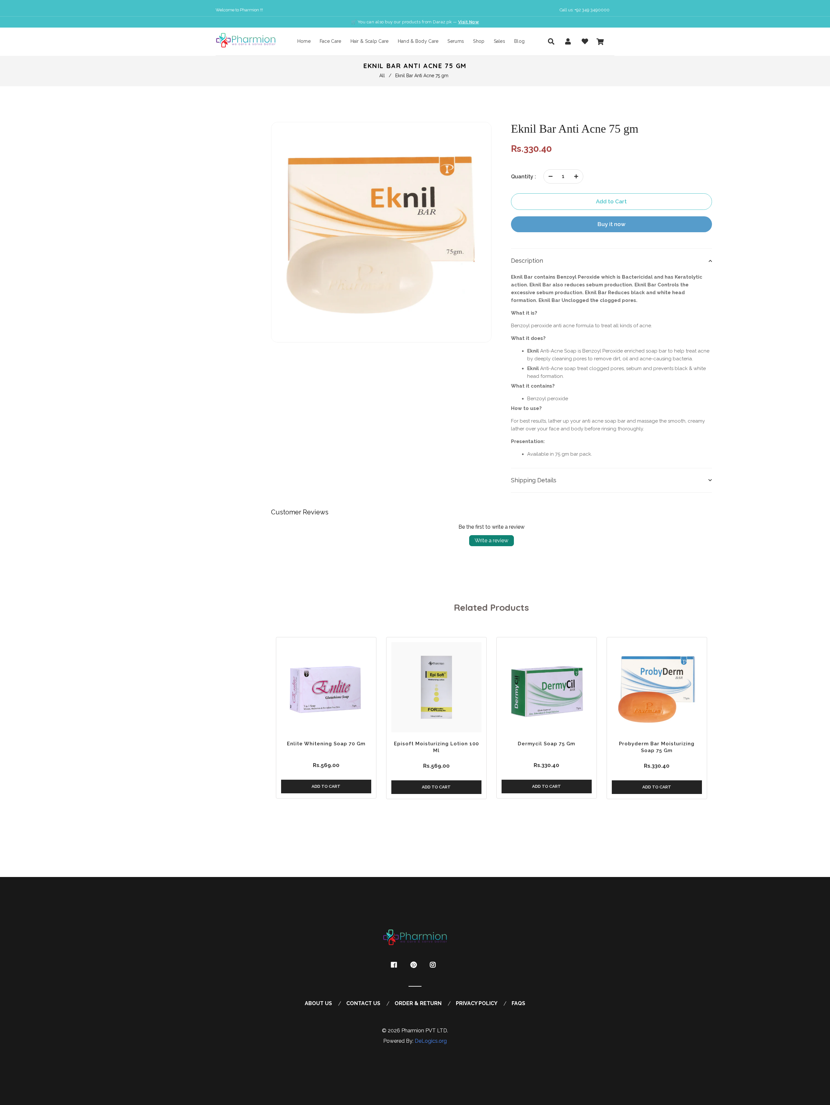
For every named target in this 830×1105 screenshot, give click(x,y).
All (382, 75)
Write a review (491, 540)
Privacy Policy (476, 1003)
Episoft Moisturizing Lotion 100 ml (436, 747)
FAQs (518, 1003)
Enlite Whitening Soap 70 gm (326, 744)
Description (527, 260)
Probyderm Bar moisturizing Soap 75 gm (656, 747)
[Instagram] (434, 965)
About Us (318, 1003)
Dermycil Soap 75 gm (546, 744)
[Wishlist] (585, 41)
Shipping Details (533, 480)
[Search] (551, 41)
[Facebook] (395, 965)
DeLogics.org (431, 1041)
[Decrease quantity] (550, 176)
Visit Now (468, 21)
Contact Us (363, 1003)
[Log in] (568, 41)
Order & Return (418, 1003)
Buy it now (611, 224)
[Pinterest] (415, 965)
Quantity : (523, 177)
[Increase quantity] (576, 176)
